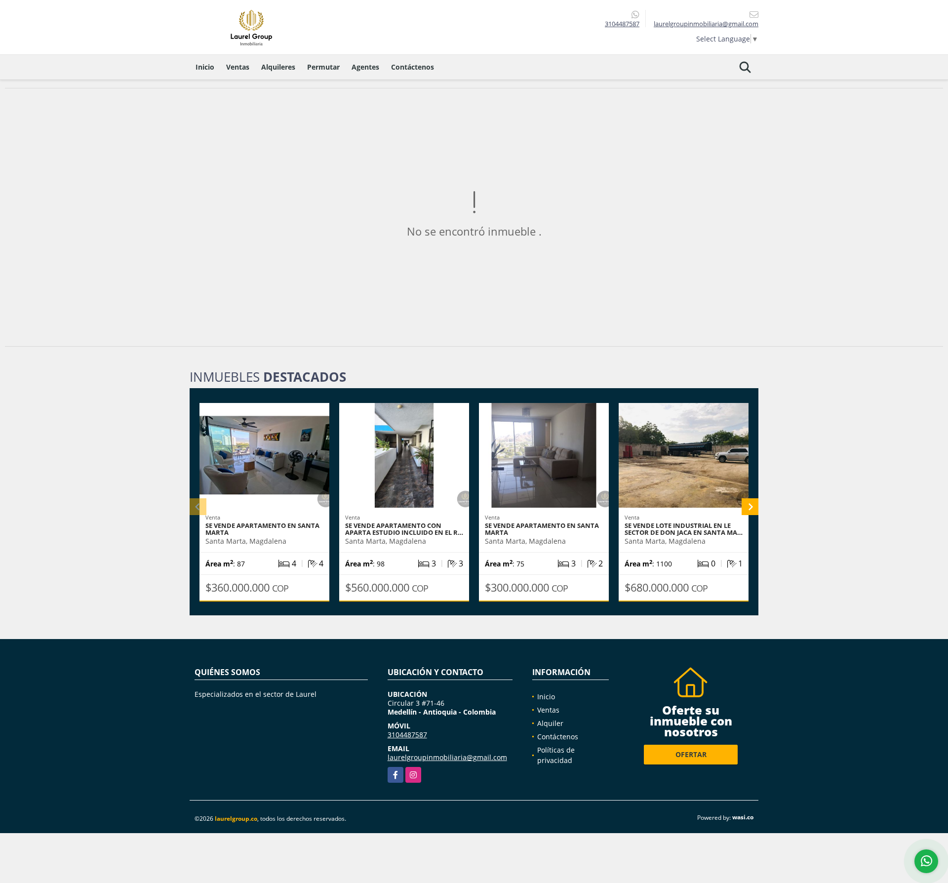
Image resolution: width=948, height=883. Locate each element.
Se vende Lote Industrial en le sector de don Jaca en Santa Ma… (684, 529)
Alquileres (278, 67)
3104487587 (622, 23)
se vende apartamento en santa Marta (262, 529)
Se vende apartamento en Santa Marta (542, 529)
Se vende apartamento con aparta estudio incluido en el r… (404, 529)
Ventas (237, 67)
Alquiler (550, 723)
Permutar (323, 67)
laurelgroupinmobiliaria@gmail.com (447, 757)
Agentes (365, 67)
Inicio (205, 67)
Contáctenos (412, 67)
